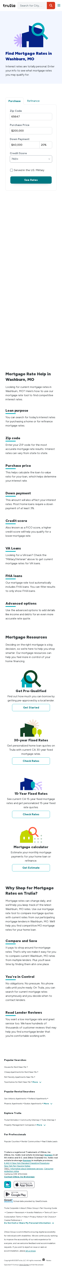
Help (25, 1217)
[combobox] (36, 5)
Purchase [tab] (14, 101)
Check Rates (31, 761)
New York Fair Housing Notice (17, 1166)
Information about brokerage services (26, 1168)
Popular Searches (15, 1060)
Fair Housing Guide (48, 1208)
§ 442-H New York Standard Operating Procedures (26, 1163)
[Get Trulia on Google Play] (15, 1194)
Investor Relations (34, 1212)
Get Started (31, 707)
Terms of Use (50, 1212)
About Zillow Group (29, 1208)
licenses (48, 1155)
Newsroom (19, 1212)
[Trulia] (7, 1184)
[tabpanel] (31, 146)
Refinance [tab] (33, 100)
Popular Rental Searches (19, 1091)
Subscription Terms (12, 1217)
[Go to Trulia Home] (9, 5)
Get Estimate (31, 867)
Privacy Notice (36, 1217)
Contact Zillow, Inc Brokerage (19, 1177)
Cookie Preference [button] (12, 1220)
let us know (31, 1251)
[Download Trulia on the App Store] (24, 1184)
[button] (51, 5)
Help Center (24, 1265)
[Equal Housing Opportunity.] (44, 1260)
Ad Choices (49, 1217)
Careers (9, 1212)
